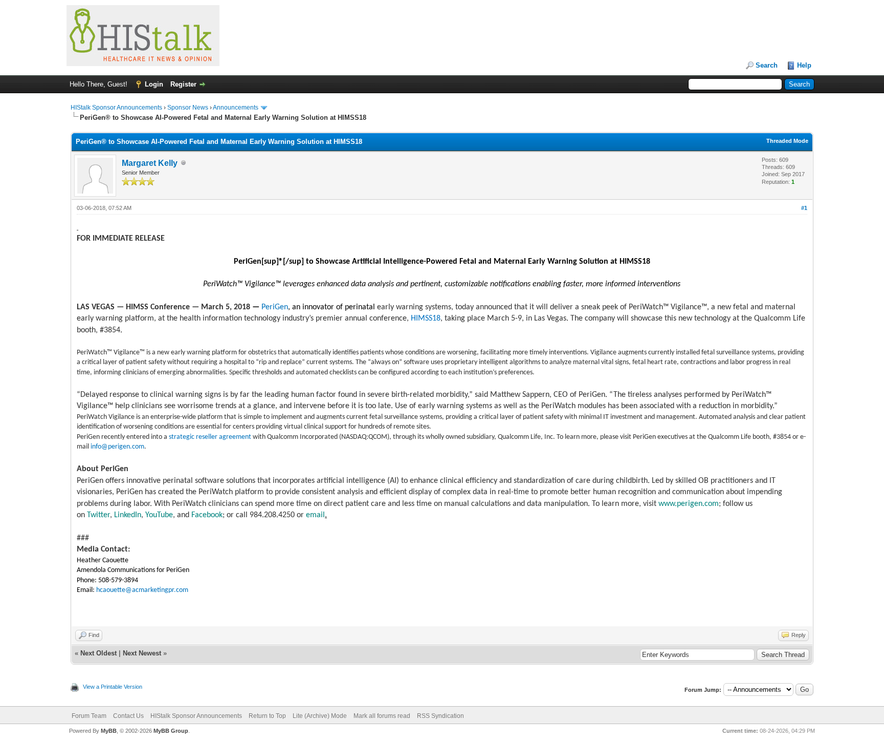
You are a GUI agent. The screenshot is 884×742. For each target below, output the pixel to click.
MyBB (109, 731)
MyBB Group (170, 731)
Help (804, 65)
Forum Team (89, 715)
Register (183, 84)
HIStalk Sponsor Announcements (116, 107)
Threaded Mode (787, 141)
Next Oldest (98, 653)
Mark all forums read (381, 715)
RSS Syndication (440, 715)
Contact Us (128, 715)
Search (767, 65)
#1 (804, 208)
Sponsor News (187, 107)
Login (154, 84)
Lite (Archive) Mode (320, 715)
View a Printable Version (112, 687)
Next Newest (142, 653)
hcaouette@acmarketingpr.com (142, 590)
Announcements (235, 107)
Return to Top (267, 715)
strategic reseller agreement (210, 437)
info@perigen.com (117, 447)
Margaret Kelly (150, 163)
